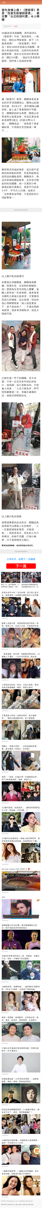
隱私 (20, 1204)
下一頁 (21, 566)
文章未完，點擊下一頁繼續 (21, 559)
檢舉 (16, 26)
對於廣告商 (29, 1204)
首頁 (4, 2)
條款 (17, 1204)
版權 (23, 1204)
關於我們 (4, 1204)
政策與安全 (11, 1204)
